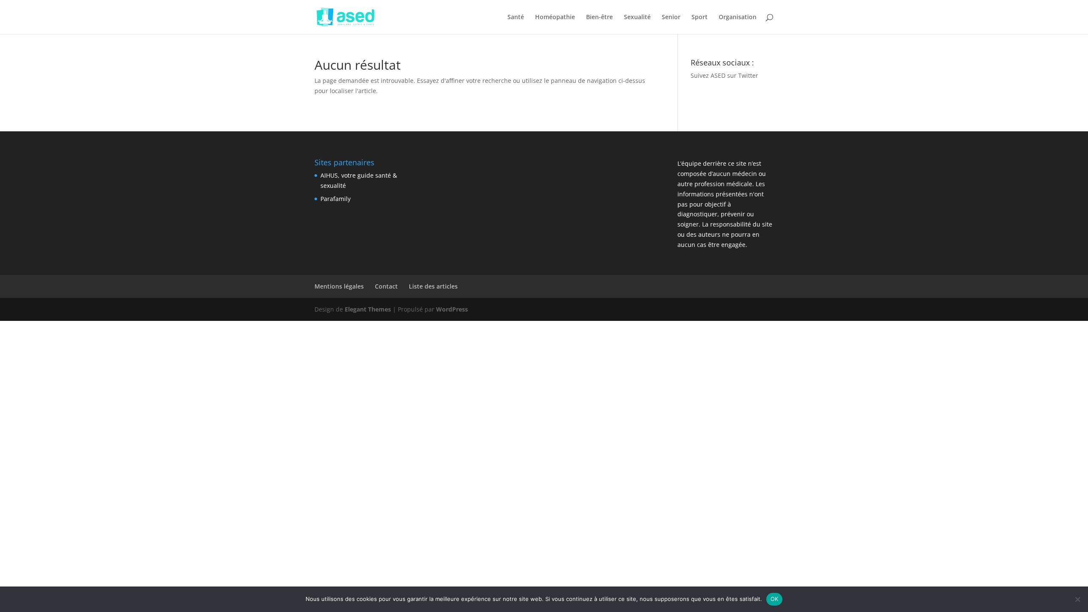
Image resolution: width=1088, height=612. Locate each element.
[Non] (1077, 599)
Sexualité (637, 17)
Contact (386, 286)
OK (775, 598)
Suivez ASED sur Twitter (724, 75)
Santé (515, 17)
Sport (699, 17)
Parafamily (335, 199)
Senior (671, 17)
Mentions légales (339, 286)
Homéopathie (555, 17)
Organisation (737, 17)
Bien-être (599, 17)
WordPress (452, 309)
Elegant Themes (368, 309)
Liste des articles (433, 286)
